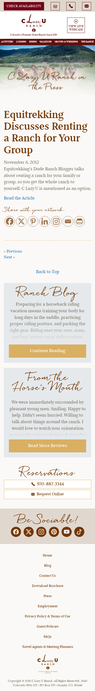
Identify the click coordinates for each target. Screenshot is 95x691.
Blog (47, 565)
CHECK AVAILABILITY (24, 6)
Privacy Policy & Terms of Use (47, 616)
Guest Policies (48, 626)
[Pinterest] (33, 221)
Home (47, 555)
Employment (48, 606)
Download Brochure (47, 586)
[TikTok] (79, 532)
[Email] (68, 221)
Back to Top (47, 272)
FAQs (47, 636)
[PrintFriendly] (79, 221)
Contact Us (47, 576)
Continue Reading (47, 351)
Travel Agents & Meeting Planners (47, 647)
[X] (21, 221)
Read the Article (19, 198)
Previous (14, 252)
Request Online (50, 494)
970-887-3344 (50, 484)
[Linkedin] (44, 221)
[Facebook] (9, 221)
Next (8, 257)
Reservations (47, 472)
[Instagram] (56, 221)
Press (48, 596)
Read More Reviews (47, 445)
